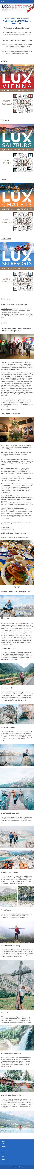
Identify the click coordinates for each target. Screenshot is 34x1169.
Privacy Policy (4, 1161)
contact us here (16, 312)
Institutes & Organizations (6, 1149)
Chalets (4, 179)
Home (3, 1143)
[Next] (18, 587)
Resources (4, 1151)
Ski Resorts (6, 239)
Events (3, 1156)
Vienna (4, 61)
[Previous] (15, 587)
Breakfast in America (6, 309)
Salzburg (5, 120)
